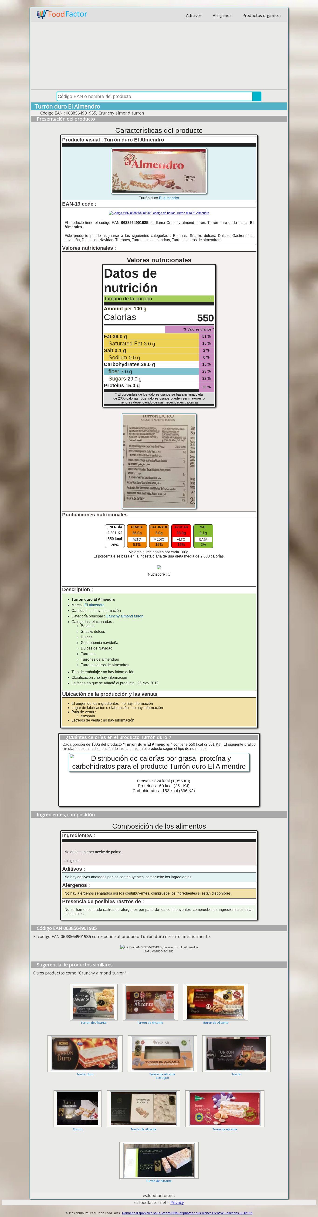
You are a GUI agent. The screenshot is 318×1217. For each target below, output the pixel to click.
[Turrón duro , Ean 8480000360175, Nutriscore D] (84, 1053)
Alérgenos (222, 15)
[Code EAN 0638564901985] (159, 213)
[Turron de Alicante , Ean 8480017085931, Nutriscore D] (150, 1002)
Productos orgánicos (262, 15)
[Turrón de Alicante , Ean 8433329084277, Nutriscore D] (143, 1108)
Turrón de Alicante (143, 1129)
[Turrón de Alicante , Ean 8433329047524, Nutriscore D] (159, 1160)
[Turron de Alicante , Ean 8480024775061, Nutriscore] (94, 1002)
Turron (77, 1129)
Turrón (236, 1074)
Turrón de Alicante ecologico (162, 1075)
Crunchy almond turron (124, 616)
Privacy (177, 1202)
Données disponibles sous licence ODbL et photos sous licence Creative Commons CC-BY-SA (187, 1213)
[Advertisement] (159, 56)
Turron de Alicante (94, 1022)
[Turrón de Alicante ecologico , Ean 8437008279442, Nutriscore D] (162, 1053)
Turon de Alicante (225, 1129)
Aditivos (194, 15)
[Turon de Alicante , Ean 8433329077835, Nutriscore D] (224, 1108)
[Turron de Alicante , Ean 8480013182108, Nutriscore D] (215, 1002)
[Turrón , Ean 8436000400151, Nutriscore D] (236, 1053)
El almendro (169, 198)
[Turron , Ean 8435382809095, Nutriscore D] (77, 1108)
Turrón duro (85, 1074)
